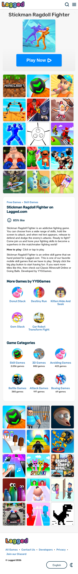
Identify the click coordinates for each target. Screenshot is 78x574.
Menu (74, 4)
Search (67, 4)
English (57, 565)
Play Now (36, 60)
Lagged (13, 4)
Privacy (61, 549)
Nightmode (71, 565)
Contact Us (28, 549)
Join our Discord (16, 554)
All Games (11, 549)
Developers (46, 549)
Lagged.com (17, 541)
